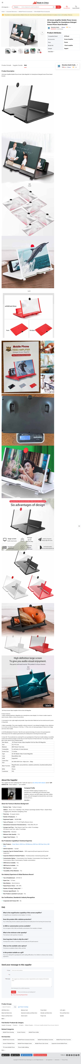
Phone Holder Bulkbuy (23, 1047)
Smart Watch (15, 844)
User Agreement (49, 1059)
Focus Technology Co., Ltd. (29, 1059)
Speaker (62, 1016)
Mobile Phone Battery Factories (45, 1039)
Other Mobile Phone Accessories (42, 11)
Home (3, 11)
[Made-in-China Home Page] (40, 2)
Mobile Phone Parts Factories (63, 1039)
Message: (8, 979)
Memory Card (24, 1010)
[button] (2, 2)
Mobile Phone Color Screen (41, 1043)
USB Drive (22, 844)
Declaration (57, 1059)
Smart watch (24, 1016)
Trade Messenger (27, 1055)
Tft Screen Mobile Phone (9, 1047)
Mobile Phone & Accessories (25, 11)
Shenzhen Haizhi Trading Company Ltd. (55, 27)
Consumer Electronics (11, 11)
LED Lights (62, 1010)
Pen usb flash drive (64, 1013)
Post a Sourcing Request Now (19, 995)
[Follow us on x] (69, 1055)
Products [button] (16, 7)
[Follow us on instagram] (72, 1055)
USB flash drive (5, 1010)
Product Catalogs (23, 1007)
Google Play (15, 1055)
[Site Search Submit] (58, 7)
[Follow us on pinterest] (76, 1055)
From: (8, 970)
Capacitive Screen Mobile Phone (59, 1043)
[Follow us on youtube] (74, 1055)
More (3, 1050)
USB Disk (35, 844)
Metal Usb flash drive (7, 1013)
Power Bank (43, 1010)
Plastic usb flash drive (7, 1016)
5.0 (64, 67)
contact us (59, 14)
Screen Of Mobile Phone (8, 1043)
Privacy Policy (65, 1059)
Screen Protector (21, 1032)
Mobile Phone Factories (8, 1039)
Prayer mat (43, 1016)
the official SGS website (39, 782)
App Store (5, 1055)
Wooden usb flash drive (46, 1013)
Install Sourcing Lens (41, 1055)
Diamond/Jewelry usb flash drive (29, 1013)
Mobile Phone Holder (34, 1032)
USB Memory (28, 844)
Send (13, 992)
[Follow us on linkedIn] (78, 1055)
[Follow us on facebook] (67, 1055)
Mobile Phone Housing (8, 1032)
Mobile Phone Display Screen (25, 1043)
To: (9, 974)
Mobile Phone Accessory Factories (26, 1039)
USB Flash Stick (42, 844)
